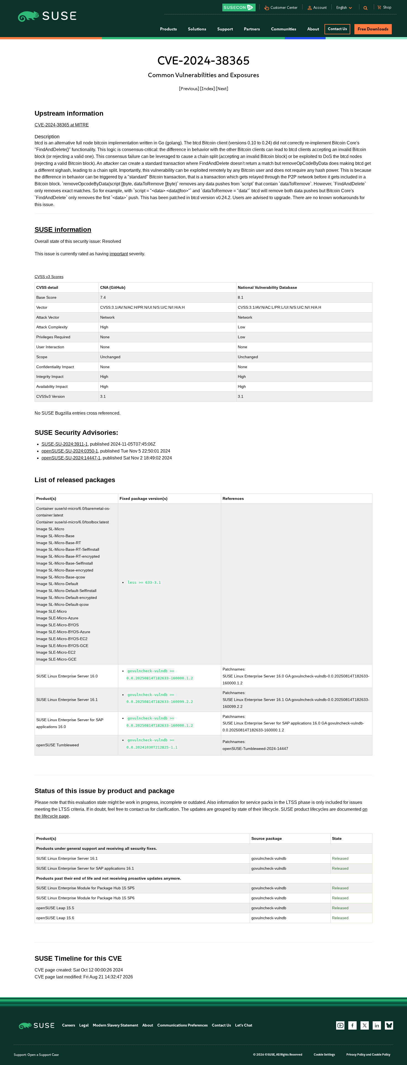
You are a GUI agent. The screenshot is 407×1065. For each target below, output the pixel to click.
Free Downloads (373, 29)
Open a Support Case (43, 1055)
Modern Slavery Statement (115, 1025)
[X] (364, 1025)
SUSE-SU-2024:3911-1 (65, 444)
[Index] (207, 88)
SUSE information (63, 229)
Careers (68, 1025)
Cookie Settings (324, 1054)
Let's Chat (243, 1025)
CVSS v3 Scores (49, 276)
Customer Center (284, 8)
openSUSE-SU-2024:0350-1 (70, 451)
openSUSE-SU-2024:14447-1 (71, 458)
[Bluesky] (389, 1025)
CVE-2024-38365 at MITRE (62, 125)
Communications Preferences (182, 1025)
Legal (84, 1025)
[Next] (222, 88)
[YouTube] (340, 1025)
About (147, 1025)
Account (320, 8)
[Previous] (189, 88)
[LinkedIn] (377, 1025)
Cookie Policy (381, 1054)
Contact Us (337, 29)
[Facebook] (352, 1025)
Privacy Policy (355, 1054)
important (119, 253)
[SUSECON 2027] (239, 7)
